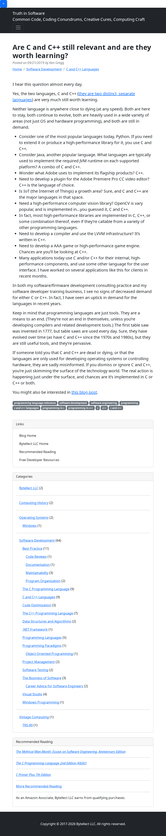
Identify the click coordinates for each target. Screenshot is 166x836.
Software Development (44, 69)
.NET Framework (35, 629)
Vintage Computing (34, 717)
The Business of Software (41, 678)
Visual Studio (32, 694)
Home (17, 69)
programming (129, 403)
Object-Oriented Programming (49, 653)
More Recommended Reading (39, 786)
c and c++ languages (26, 408)
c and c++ (115, 408)
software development (73, 403)
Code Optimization (36, 605)
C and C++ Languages (82, 69)
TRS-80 (27, 725)
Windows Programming (40, 702)
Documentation (38, 564)
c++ (104, 408)
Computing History (33, 503)
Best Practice (32, 548)
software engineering (104, 403)
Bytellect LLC (28, 488)
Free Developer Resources (39, 460)
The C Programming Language (45, 589)
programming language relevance (35, 403)
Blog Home (27, 435)
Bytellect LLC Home (33, 443)
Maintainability (37, 573)
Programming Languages (42, 637)
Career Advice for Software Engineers (54, 686)
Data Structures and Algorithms (46, 621)
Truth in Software (79, 16)
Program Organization (43, 581)
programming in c (53, 408)
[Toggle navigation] (18, 27)
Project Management (38, 662)
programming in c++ (80, 408)
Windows (29, 525)
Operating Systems (34, 517)
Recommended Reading (37, 452)
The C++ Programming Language (47, 613)
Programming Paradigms (42, 645)
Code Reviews (36, 556)
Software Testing (35, 670)
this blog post (84, 392)
